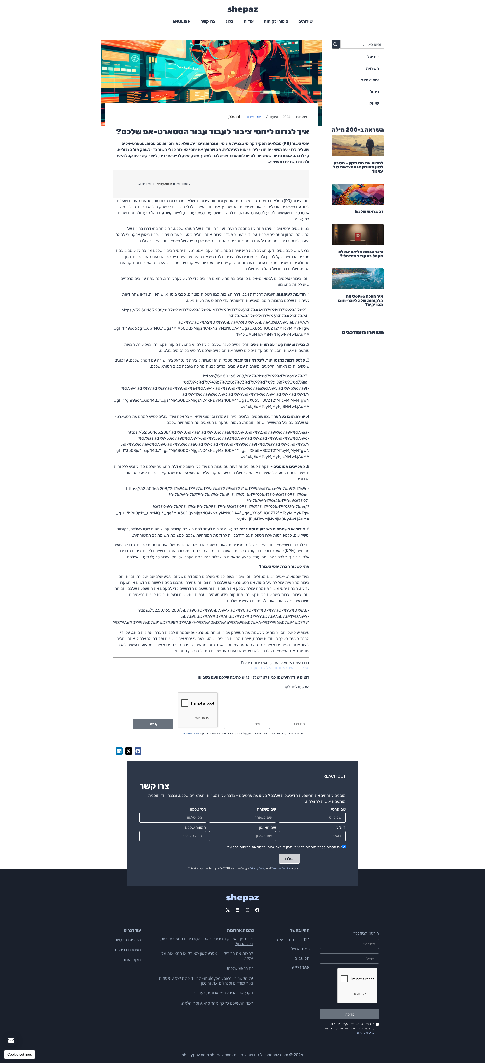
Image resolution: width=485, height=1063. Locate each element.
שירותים (305, 21)
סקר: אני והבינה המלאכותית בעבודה (223, 993)
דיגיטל (373, 56)
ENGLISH (182, 21)
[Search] (336, 44)
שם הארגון (267, 828)
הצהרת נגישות (128, 949)
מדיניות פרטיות (190, 733)
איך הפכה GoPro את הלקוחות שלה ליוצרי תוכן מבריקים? (360, 300)
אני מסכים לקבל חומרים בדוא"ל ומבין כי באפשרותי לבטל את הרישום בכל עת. (284, 847)
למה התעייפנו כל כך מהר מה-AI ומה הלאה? (216, 1003)
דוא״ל (341, 828)
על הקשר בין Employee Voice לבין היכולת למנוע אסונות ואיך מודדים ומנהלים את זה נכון (206, 980)
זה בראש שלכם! (369, 211)
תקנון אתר (132, 959)
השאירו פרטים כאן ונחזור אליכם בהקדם (279, 667)
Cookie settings (19, 1054)
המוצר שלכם (195, 828)
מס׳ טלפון (198, 809)
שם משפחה (266, 809)
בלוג (229, 21)
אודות (249, 21)
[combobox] (362, 44)
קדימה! (153, 723)
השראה (372, 68)
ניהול (374, 91)
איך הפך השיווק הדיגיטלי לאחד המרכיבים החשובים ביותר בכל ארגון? (205, 941)
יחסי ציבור (253, 116)
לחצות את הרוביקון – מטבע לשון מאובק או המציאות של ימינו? (358, 167)
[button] (138, 751)
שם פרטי (338, 809)
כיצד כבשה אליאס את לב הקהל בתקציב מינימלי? (360, 253)
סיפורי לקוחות (276, 21)
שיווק (374, 103)
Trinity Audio (163, 184)
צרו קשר (208, 21)
